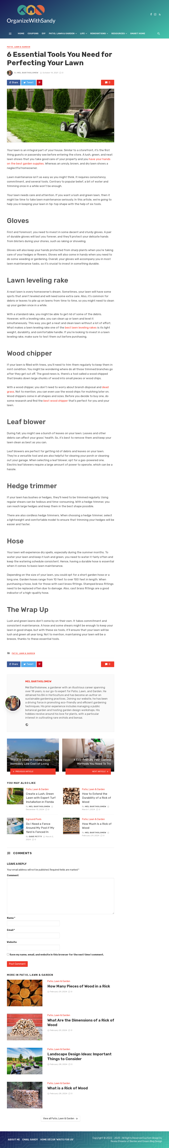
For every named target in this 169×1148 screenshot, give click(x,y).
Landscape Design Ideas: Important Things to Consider (79, 1056)
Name (11, 918)
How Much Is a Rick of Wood (97, 826)
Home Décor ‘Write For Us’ (57, 1139)
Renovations (98, 33)
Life (82, 33)
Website (12, 942)
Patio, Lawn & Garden (61, 33)
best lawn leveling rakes (80, 327)
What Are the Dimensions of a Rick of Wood (80, 1022)
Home (21, 33)
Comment (13, 875)
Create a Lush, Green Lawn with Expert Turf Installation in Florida (41, 797)
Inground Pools (33, 819)
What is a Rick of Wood (67, 1088)
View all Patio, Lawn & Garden (58, 1118)
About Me (14, 1139)
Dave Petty (35, 836)
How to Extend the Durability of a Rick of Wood (96, 797)
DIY (44, 33)
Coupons (33, 33)
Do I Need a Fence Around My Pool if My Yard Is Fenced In (40, 828)
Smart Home (137, 33)
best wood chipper (55, 400)
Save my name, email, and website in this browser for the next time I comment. (57, 954)
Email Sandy (30, 1139)
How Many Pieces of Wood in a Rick (78, 986)
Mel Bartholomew (27, 73)
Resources (118, 33)
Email (11, 930)
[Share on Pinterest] (39, 82)
